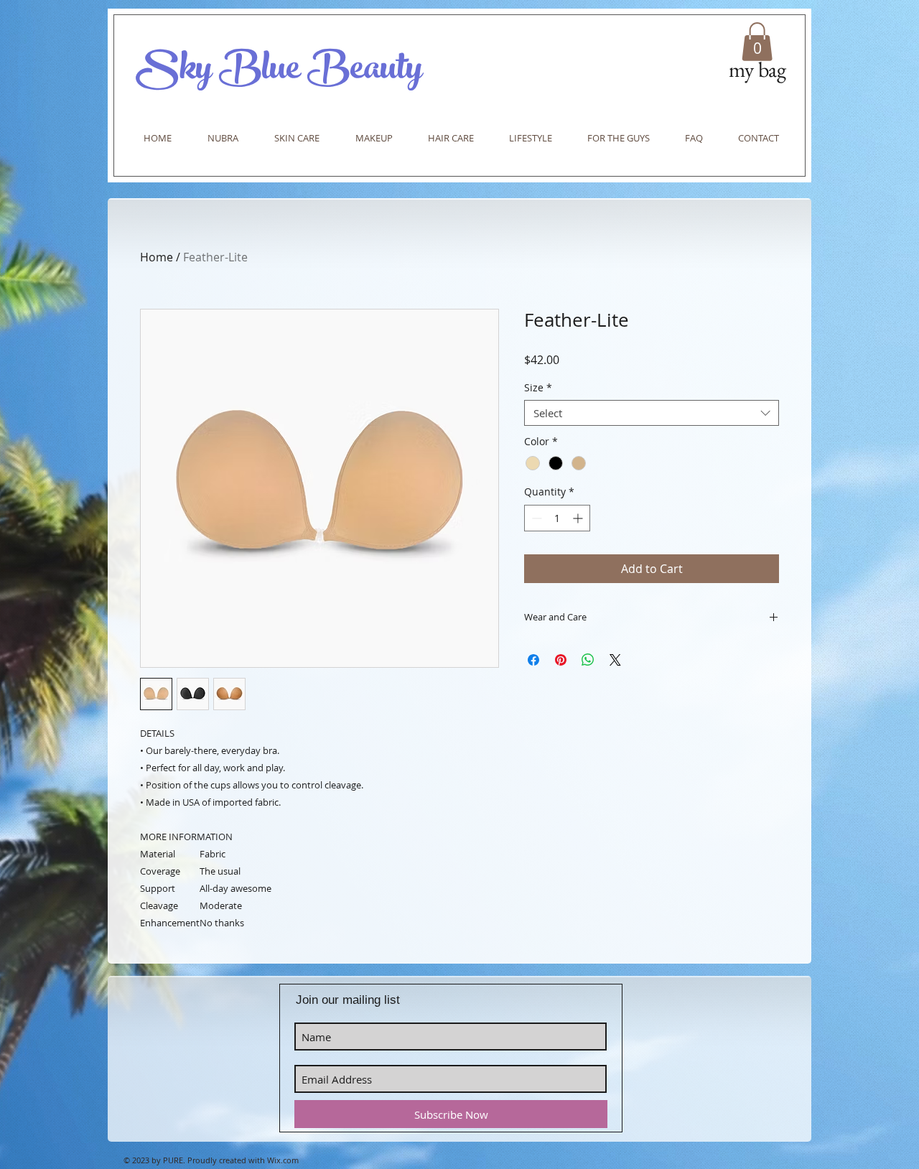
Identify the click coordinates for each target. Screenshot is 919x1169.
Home (156, 257)
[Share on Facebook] (533, 660)
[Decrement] (535, 518)
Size (538, 388)
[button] (757, 41)
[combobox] (651, 413)
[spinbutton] (557, 518)
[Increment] (579, 518)
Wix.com (283, 1160)
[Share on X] (615, 660)
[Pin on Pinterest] (560, 660)
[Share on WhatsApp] (588, 660)
